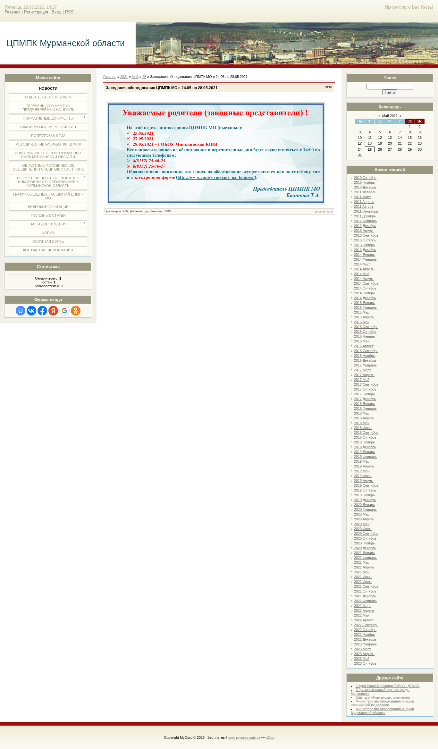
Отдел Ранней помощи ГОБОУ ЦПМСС (388, 686)
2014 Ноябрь (364, 293)
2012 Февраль (365, 221)
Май (135, 77)
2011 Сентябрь (366, 211)
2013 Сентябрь (366, 235)
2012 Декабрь (365, 226)
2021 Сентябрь (366, 586)
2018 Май (361, 423)
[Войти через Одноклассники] (75, 311)
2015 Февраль (365, 307)
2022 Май (361, 615)
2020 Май (361, 524)
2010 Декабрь (365, 187)
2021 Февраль (365, 558)
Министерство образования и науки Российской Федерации (382, 703)
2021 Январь (364, 553)
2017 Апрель (364, 375)
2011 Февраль (365, 192)
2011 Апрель (364, 202)
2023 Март (362, 649)
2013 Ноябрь (364, 245)
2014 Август (364, 279)
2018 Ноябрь (364, 442)
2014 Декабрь (365, 298)
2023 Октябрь (365, 663)
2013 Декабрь (365, 250)
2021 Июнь (363, 577)
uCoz (270, 737)
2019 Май (361, 471)
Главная (13, 12)
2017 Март (362, 370)
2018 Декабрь (365, 447)
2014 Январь (364, 255)
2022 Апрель (364, 610)
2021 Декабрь (365, 596)
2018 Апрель (364, 418)
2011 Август (363, 206)
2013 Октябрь (365, 240)
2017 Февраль (365, 365)
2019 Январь (364, 452)
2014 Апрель (364, 269)
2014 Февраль (365, 259)
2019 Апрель (364, 466)
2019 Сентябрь (366, 485)
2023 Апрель (364, 654)
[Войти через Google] (64, 311)
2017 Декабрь (365, 399)
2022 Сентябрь (366, 625)
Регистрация (36, 12)
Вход (57, 12)
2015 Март (362, 312)
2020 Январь (364, 505)
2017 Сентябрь (366, 384)
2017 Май (361, 380)
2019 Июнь (363, 476)
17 (360, 143)
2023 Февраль (365, 644)
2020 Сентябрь (366, 533)
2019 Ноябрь (364, 495)
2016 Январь (364, 336)
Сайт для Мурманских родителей (383, 697)
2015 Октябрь (365, 331)
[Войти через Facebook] (42, 311)
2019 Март (362, 461)
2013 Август (364, 230)
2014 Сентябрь (366, 283)
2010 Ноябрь (364, 182)
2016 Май (361, 341)
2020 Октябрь (365, 538)
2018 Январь (364, 404)
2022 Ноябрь (364, 634)
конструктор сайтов (244, 737)
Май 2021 (390, 116)
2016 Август (364, 346)
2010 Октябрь (365, 178)
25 (370, 149)
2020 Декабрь (365, 548)
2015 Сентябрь (366, 327)
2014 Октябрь (365, 288)
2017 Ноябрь (364, 394)
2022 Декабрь (365, 639)
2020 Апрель (364, 519)
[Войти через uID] (20, 311)
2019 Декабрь (365, 500)
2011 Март (362, 197)
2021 (124, 77)
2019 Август (364, 481)
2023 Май (361, 659)
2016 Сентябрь (366, 351)
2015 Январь (364, 303)
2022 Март (362, 606)
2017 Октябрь (365, 389)
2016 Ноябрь (364, 356)
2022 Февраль (365, 601)
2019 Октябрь (365, 490)
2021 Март (362, 562)
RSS (69, 12)
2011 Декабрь (365, 216)
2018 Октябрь (365, 437)
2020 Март (362, 514)
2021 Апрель (364, 567)
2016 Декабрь (365, 360)
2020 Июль (363, 529)
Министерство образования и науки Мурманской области (382, 711)
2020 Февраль (365, 509)
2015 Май (361, 322)
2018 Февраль (365, 408)
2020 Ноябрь (364, 543)
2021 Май (361, 572)
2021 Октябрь (365, 591)
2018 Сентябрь (366, 432)
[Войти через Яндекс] (53, 311)
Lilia (146, 211)
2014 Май (361, 274)
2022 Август (364, 620)
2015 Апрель (364, 317)
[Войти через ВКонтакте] (31, 311)
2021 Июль (363, 582)
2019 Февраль (365, 457)
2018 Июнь (363, 428)
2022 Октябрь (365, 630)
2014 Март (362, 264)
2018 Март (362, 413)
